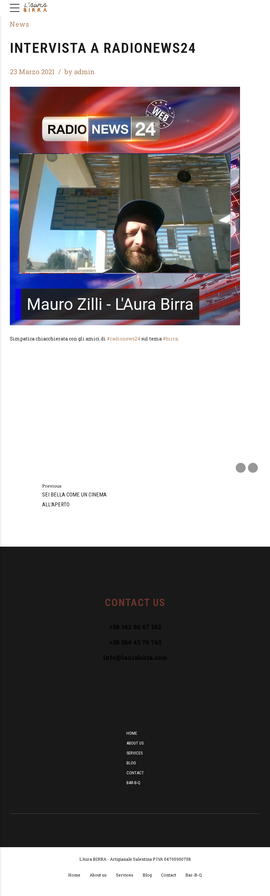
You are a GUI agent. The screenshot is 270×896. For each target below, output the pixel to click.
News (19, 24)
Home (131, 733)
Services (134, 753)
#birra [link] (170, 339)
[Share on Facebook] (241, 468)
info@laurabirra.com (135, 657)
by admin (80, 71)
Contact (135, 772)
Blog (131, 762)
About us (135, 743)
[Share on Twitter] (253, 468)
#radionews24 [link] (123, 339)
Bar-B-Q (133, 782)
